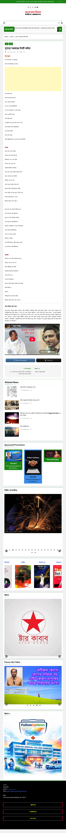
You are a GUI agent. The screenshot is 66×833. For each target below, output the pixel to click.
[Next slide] (62, 1)
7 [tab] (25, 549)
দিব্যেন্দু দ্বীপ (25, 525)
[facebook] (28, 7)
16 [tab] (54, 549)
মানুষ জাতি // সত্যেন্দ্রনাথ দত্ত (27, 387)
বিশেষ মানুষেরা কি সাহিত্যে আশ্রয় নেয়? (29, 400)
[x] (32, 7)
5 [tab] (19, 549)
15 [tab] (51, 549)
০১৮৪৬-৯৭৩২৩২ (12, 789)
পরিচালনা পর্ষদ (33, 804)
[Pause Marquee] (60, 29)
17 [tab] (57, 549)
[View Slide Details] (33, 685)
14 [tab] (47, 549)
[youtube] (37, 7)
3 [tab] (12, 549)
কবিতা (6, 44)
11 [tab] (38, 549)
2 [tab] (9, 549)
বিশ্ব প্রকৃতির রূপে (24, 426)
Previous (6, 656)
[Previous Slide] (59, 1)
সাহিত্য (10, 44)
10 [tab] (35, 549)
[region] (33, 523)
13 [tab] (44, 549)
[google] (35, 7)
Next (60, 656)
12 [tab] (41, 549)
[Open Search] (59, 23)
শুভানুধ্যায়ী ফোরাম (33, 811)
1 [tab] (27, 705)
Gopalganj (9, 654)
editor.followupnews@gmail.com (17, 791)
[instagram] (30, 7)
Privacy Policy (33, 818)
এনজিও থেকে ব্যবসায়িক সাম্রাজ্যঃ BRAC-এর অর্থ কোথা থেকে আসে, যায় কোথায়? (36, 1)
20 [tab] (35, 552)
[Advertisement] (33, 79)
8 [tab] (28, 549)
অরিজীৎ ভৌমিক (27, 531)
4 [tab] (16, 549)
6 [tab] (22, 549)
